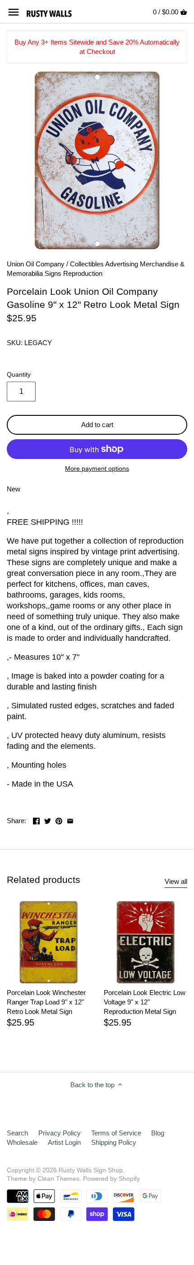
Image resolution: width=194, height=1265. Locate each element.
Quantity (19, 374)
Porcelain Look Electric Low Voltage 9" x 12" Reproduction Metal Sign (144, 1002)
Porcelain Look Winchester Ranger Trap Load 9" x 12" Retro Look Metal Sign (46, 1002)
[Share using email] (70, 820)
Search (17, 1133)
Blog (157, 1133)
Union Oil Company (36, 264)
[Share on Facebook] (36, 820)
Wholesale (22, 1142)
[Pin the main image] (58, 820)
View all (176, 881)
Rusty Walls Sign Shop (91, 1170)
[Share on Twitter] (47, 820)
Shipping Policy (113, 1142)
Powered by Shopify (111, 1178)
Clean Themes (58, 1178)
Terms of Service (116, 1133)
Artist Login (64, 1142)
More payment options (97, 468)
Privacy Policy (59, 1133)
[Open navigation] (13, 12)
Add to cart (97, 424)
